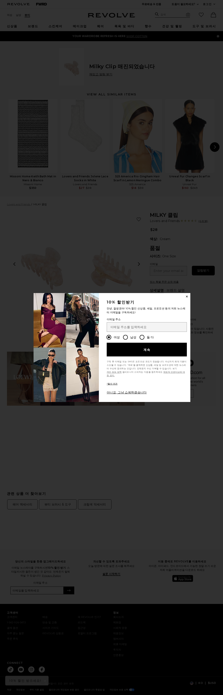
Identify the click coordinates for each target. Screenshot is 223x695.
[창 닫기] (186, 296)
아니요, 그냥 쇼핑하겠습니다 (127, 392)
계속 (147, 350)
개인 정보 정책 (114, 372)
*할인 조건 (112, 383)
